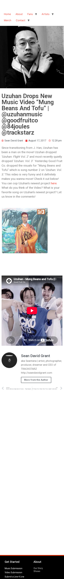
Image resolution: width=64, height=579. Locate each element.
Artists (45, 14)
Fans (30, 14)
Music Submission (13, 568)
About (19, 14)
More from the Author (36, 379)
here (54, 183)
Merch (7, 20)
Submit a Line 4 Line (14, 576)
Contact (20, 20)
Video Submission (13, 572)
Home (7, 14)
